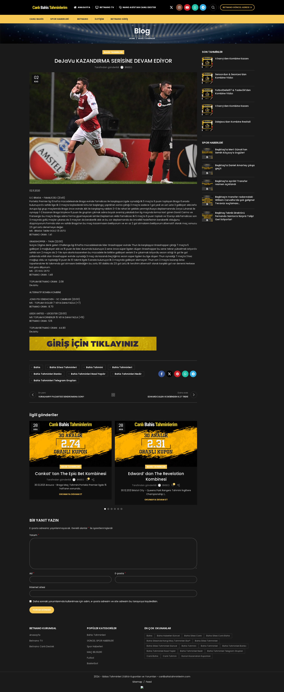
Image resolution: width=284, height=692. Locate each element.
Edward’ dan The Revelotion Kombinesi (156, 476)
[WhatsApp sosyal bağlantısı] (195, 7)
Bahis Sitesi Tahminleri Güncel (162, 645)
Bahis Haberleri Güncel (168, 635)
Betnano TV (36, 640)
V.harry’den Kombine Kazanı (232, 58)
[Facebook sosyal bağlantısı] (161, 374)
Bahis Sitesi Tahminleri (63, 367)
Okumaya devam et (70, 494)
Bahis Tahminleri (146, 38)
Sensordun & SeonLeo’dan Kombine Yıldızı (230, 76)
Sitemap (137, 681)
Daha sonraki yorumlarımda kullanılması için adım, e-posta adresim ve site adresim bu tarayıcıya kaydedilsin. (95, 601)
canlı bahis (152, 656)
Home (132, 38)
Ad (31, 573)
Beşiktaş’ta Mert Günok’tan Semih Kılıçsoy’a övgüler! (231, 151)
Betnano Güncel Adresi (236, 7)
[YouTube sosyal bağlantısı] (187, 7)
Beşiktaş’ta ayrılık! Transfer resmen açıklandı (231, 182)
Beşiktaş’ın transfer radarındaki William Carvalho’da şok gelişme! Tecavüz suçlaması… (235, 200)
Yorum (34, 535)
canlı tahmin (170, 656)
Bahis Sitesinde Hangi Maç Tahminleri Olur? (168, 640)
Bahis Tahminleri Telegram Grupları (55, 380)
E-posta (120, 573)
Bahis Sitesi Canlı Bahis (218, 635)
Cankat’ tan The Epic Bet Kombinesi (70, 473)
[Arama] (213, 7)
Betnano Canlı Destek (41, 646)
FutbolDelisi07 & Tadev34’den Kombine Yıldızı (233, 91)
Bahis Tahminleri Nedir (128, 374)
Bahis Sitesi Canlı (193, 635)
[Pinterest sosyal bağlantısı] (177, 374)
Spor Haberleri (95, 646)
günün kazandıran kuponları (196, 656)
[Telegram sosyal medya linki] (203, 7)
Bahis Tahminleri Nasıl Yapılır (88, 374)
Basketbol (92, 663)
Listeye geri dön (113, 394)
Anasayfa (34, 635)
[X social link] (171, 7)
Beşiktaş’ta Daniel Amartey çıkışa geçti (235, 167)
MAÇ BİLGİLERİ (94, 652)
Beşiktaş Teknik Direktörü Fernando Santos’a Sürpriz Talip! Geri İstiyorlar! (234, 216)
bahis (37, 367)
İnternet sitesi (37, 587)
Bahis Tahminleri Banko (48, 374)
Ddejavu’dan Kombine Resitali (232, 121)
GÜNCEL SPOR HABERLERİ (100, 640)
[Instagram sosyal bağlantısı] (179, 7)
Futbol (90, 657)
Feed (149, 681)
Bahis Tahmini (94, 367)
